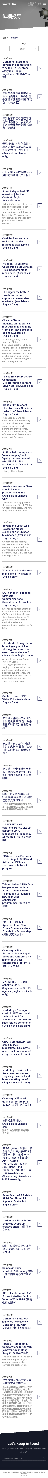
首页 (4, 38)
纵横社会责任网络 (32, 4)
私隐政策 (24, 1475)
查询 (39, 4)
